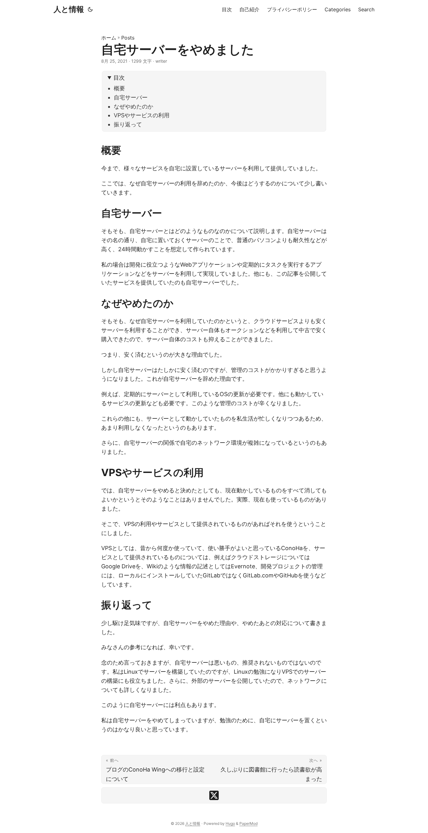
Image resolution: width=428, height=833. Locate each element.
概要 (119, 88)
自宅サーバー (131, 97)
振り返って (128, 124)
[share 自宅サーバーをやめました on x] (214, 795)
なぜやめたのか (133, 106)
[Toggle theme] (90, 9)
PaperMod (248, 823)
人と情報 (69, 9)
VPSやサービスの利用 (142, 115)
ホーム (108, 37)
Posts (127, 37)
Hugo (230, 823)
